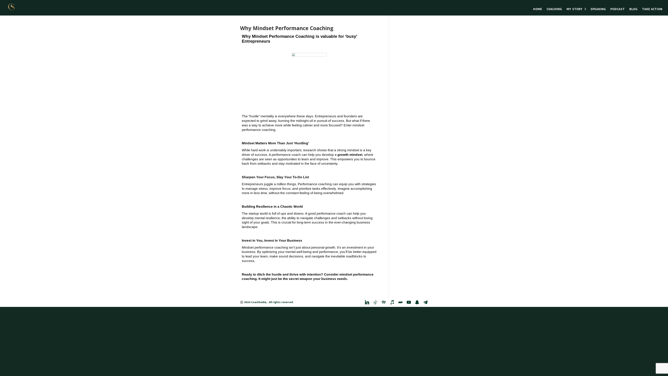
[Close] (390, 141)
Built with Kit (364, 229)
